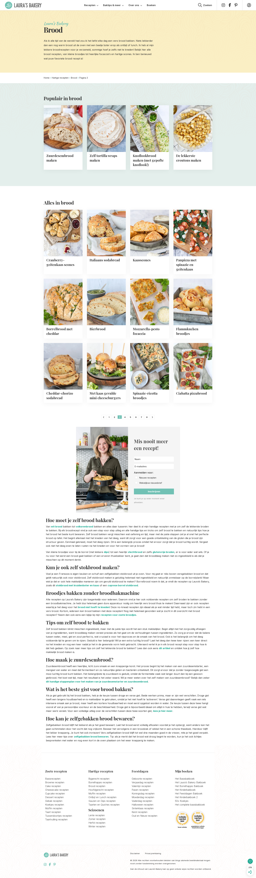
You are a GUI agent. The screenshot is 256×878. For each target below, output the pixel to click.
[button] (154, 478)
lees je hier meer (162, 710)
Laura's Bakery (23, 5)
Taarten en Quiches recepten (104, 804)
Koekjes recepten (54, 804)
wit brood (56, 526)
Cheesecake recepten (57, 789)
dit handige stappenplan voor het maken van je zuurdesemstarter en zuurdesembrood (97, 681)
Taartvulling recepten (56, 819)
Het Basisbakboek (185, 778)
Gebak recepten (53, 800)
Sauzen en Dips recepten (102, 800)
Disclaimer (135, 853)
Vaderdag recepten (142, 800)
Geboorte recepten (142, 778)
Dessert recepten (54, 797)
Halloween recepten (142, 804)
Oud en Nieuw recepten (144, 815)
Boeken (151, 5)
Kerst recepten (139, 812)
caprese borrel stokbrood (123, 585)
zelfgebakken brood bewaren (91, 736)
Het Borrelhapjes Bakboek (189, 786)
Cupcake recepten (55, 793)
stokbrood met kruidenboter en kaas (77, 585)
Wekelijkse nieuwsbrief (150, 483)
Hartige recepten (60, 77)
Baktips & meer (112, 5)
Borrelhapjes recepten (100, 782)
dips (106, 552)
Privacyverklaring (153, 853)
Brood (74, 77)
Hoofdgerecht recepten (101, 789)
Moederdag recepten (143, 797)
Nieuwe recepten (147, 477)
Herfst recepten (96, 822)
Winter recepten (96, 826)
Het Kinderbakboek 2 (186, 797)
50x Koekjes (181, 800)
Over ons (133, 5)
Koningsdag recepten (143, 793)
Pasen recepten (140, 789)
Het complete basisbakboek (190, 804)
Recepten (89, 5)
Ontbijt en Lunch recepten (102, 797)
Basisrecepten (52, 778)
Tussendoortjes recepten (58, 815)
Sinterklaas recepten (143, 808)
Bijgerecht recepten (98, 778)
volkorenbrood (84, 526)
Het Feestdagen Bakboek (188, 793)
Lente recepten (96, 815)
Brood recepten (96, 786)
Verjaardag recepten (142, 782)
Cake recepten (53, 786)
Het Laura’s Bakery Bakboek (190, 782)
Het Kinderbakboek (185, 789)
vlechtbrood (135, 552)
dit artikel (164, 648)
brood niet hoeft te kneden (93, 607)
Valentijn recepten (141, 786)
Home (46, 77)
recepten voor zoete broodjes (118, 614)
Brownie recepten (54, 782)
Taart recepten (53, 812)
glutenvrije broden (163, 552)
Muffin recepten (53, 808)
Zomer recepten (97, 819)
